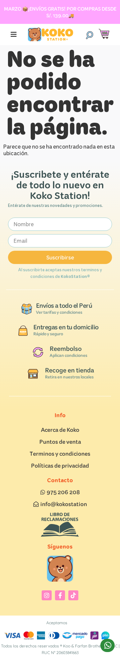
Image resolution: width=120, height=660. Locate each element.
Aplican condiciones (68, 355)
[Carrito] (104, 34)
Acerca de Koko (60, 429)
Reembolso (66, 348)
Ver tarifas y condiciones (59, 312)
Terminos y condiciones (60, 453)
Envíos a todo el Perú (64, 305)
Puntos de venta (60, 441)
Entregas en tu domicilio (66, 327)
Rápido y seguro (48, 334)
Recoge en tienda (69, 370)
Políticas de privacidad (60, 465)
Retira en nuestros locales (69, 377)
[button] (89, 34)
